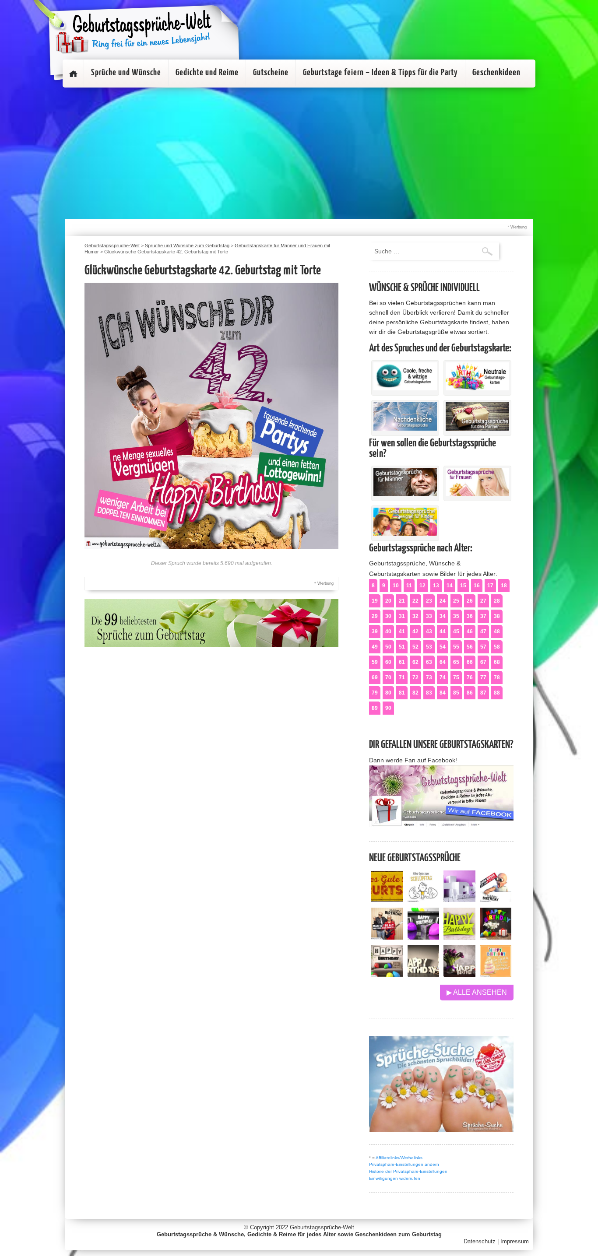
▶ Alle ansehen (477, 992)
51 (402, 647)
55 (456, 647)
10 (396, 585)
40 (388, 631)
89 (375, 708)
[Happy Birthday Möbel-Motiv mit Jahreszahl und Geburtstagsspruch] (424, 974)
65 (456, 662)
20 (388, 601)
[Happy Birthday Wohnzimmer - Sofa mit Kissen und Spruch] (387, 974)
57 (483, 647)
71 (402, 677)
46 (470, 631)
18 (504, 585)
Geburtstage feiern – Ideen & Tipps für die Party (380, 72)
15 (463, 585)
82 (415, 693)
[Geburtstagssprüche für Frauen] (477, 493)
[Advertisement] (299, 153)
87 (483, 693)
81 (402, 693)
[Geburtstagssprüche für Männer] (405, 493)
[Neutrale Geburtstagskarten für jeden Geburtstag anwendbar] (477, 388)
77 (483, 677)
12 (422, 585)
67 (483, 662)
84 (443, 693)
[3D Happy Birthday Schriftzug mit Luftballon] (459, 899)
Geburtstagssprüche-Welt (322, 1227)
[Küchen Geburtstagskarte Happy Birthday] (424, 937)
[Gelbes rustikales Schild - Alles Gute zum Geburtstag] (387, 899)
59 (375, 662)
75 (456, 677)
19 (375, 601)
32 (415, 616)
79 (375, 693)
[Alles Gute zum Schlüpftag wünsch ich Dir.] (424, 899)
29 (375, 616)
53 (429, 647)
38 (497, 616)
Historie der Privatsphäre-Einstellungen (408, 1171)
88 (497, 693)
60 (388, 662)
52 (415, 647)
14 (450, 585)
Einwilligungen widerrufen (394, 1178)
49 (375, 647)
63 (429, 662)
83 (429, 693)
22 (415, 601)
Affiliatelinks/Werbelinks (399, 1157)
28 (497, 601)
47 (483, 631)
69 (375, 677)
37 (483, 616)
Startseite (73, 74)
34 (443, 616)
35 (456, 616)
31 (402, 616)
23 (429, 601)
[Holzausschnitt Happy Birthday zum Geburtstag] (459, 937)
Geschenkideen (496, 72)
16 (477, 585)
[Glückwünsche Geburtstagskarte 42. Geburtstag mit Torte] (211, 547)
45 (456, 631)
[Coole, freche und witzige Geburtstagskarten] (405, 388)
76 (470, 677)
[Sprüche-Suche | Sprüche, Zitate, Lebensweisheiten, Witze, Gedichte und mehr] (441, 1129)
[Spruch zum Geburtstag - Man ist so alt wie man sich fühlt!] (387, 937)
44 (443, 631)
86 (470, 693)
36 (470, 616)
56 (470, 647)
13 (436, 585)
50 (388, 647)
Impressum (514, 1241)
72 (415, 677)
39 (375, 631)
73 (429, 677)
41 (402, 631)
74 (443, 677)
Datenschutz (480, 1241)
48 (497, 631)
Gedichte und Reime (207, 72)
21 (402, 601)
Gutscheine (270, 72)
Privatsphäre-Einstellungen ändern (404, 1164)
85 (456, 693)
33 (429, 616)
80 (388, 693)
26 (470, 601)
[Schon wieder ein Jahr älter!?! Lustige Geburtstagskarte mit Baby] (496, 899)
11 (409, 585)
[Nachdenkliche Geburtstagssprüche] (405, 428)
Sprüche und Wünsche (126, 72)
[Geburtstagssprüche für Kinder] (405, 533)
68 (497, 662)
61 (402, 662)
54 (443, 647)
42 (415, 631)
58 (497, 647)
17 (490, 585)
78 (497, 677)
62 (415, 662)
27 (483, 601)
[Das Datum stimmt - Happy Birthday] (496, 974)
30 (388, 616)
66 (470, 662)
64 (443, 662)
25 (456, 601)
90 (388, 708)
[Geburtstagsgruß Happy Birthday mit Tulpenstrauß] (459, 974)
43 (429, 631)
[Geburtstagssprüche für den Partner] (477, 428)
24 (443, 601)
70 (388, 677)
